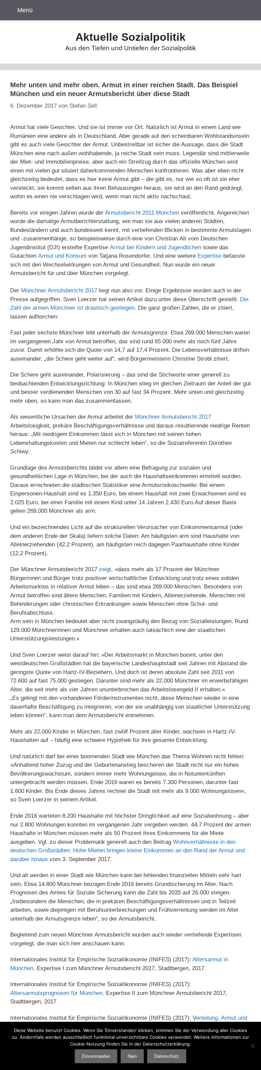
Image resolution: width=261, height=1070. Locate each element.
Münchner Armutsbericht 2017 (59, 290)
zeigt (105, 569)
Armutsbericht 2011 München (142, 213)
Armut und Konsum (62, 256)
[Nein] (252, 1045)
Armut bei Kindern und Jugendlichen (155, 247)
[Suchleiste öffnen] (247, 10)
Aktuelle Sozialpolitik (130, 37)
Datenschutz (166, 1056)
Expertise (209, 256)
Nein (132, 1056)
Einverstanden (96, 1056)
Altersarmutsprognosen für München (56, 993)
